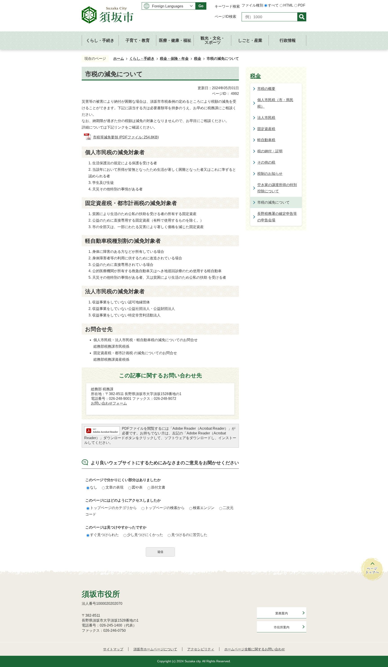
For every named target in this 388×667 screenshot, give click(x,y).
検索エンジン (203, 508)
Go (200, 6)
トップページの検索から (165, 508)
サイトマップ (113, 649)
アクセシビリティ (200, 649)
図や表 (137, 487)
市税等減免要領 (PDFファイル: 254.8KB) (126, 137)
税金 (197, 58)
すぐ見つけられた (104, 535)
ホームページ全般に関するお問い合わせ (254, 649)
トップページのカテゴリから (113, 508)
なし (93, 487)
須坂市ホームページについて (155, 649)
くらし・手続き (141, 58)
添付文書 (158, 487)
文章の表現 (114, 487)
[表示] (301, 16)
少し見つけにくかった (145, 535)
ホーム (118, 58)
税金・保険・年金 (174, 58)
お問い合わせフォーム (109, 403)
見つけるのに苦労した (189, 535)
